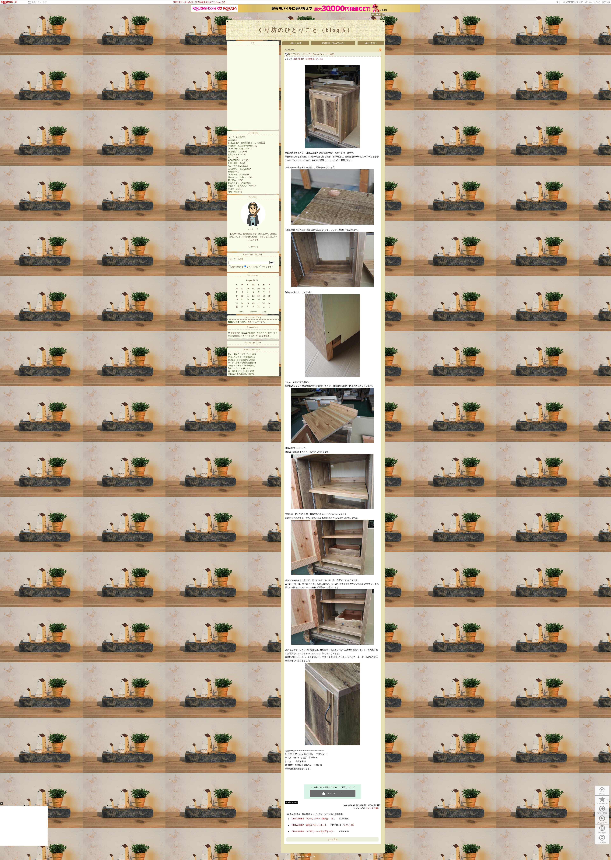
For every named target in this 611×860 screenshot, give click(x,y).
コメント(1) (348, 825)
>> (573, 2)
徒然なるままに (234, 154)
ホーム (602, 794)
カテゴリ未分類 (234, 137)
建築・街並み (233, 192)
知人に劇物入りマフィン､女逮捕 (242, 354)
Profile (253, 197)
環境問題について (235, 151)
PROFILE (247, 18)
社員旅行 (232, 172)
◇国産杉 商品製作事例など (240, 146)
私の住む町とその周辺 (237, 183)
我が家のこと (233, 180)
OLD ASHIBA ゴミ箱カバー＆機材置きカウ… (313, 831)
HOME (230, 18)
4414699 (377, 14)
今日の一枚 (233, 189)
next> (265, 311)
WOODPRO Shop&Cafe (238, 149)
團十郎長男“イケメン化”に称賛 (241, 371)
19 (253, 299)
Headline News (253, 350)
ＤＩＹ (231, 157)
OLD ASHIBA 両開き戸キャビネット (309, 825)
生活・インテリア (39, 2)
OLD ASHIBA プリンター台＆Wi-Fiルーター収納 (311, 54)
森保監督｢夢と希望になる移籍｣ (241, 360)
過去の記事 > (371, 43)
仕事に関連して (234, 163)
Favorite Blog (253, 317)
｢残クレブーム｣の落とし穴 (239, 368)
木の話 (231, 140)
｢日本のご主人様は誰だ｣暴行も (241, 374)
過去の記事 (602, 813)
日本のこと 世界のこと (238, 177)
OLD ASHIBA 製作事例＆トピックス (244, 143)
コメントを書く (372, 808)
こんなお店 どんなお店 (238, 169)
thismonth (253, 311)
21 (264, 299)
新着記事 (602, 833)
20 (258, 299)
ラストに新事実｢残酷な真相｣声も (242, 363)
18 (247, 299)
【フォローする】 (363, 18)
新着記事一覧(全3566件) (333, 43)
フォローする (602, 803)
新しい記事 (602, 823)
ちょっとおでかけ (235, 166)
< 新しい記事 (296, 43)
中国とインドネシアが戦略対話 (241, 365)
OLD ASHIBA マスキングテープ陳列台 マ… (313, 819)
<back (241, 311)
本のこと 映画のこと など (240, 186)
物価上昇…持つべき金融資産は (241, 357)
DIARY (238, 18)
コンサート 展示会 (236, 174)
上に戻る (602, 842)
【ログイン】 (379, 18)
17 (242, 299)
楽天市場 (606, 2)
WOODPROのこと (236, 160)
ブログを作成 (594, 2)
